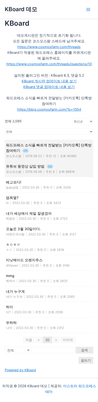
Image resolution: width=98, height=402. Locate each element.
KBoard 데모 (21, 9)
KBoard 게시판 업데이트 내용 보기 (49, 81)
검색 (84, 350)
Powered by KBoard (20, 370)
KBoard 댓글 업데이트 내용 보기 (49, 87)
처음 (28, 340)
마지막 (68, 340)
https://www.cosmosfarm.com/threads (49, 47)
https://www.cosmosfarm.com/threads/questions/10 (49, 64)
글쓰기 (86, 360)
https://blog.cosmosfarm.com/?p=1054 (49, 109)
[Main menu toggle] (88, 10)
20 (47, 340)
